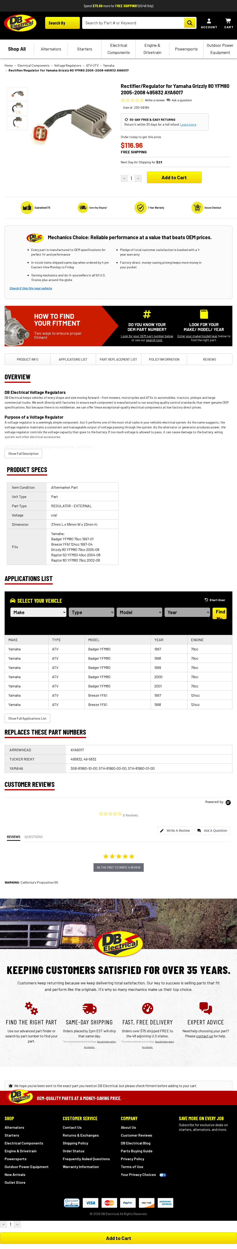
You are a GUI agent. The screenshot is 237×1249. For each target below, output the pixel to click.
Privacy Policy (132, 1158)
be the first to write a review (118, 867)
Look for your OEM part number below (147, 336)
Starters (84, 48)
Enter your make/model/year (198, 336)
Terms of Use (132, 1166)
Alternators (51, 48)
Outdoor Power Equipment (220, 49)
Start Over (217, 600)
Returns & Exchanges (81, 1135)
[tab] (175, 831)
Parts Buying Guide (137, 1151)
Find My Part (220, 614)
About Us (128, 1127)
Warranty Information (81, 1166)
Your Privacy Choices (138, 1174)
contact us (204, 1036)
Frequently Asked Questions (86, 1158)
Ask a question (182, 100)
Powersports (186, 48)
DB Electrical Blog (135, 1143)
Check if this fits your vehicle (30, 288)
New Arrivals (15, 1174)
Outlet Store (15, 1182)
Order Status (73, 1151)
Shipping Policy (75, 1143)
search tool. (154, 340)
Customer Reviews (136, 1135)
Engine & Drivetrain (152, 49)
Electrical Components (118, 49)
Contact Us (72, 1127)
